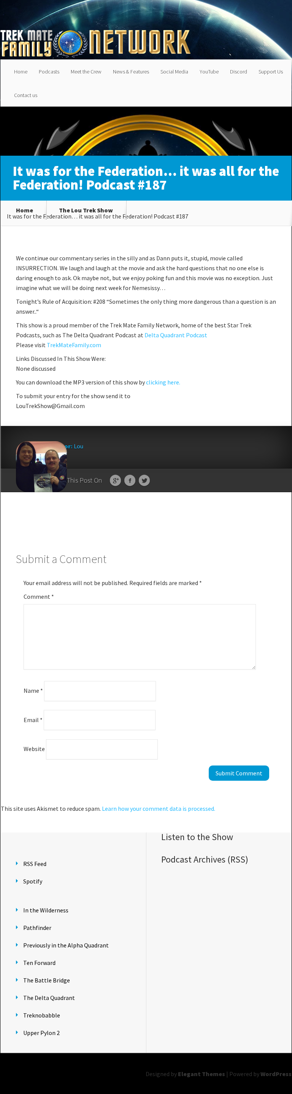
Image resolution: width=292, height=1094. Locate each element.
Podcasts (49, 71)
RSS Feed (34, 864)
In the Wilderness (45, 910)
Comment (39, 596)
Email (33, 719)
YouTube (209, 71)
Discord (238, 71)
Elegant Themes (201, 1074)
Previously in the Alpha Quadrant (66, 945)
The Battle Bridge (46, 980)
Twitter (144, 481)
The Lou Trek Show (86, 210)
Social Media (174, 71)
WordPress (276, 1074)
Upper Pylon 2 (41, 1033)
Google (115, 481)
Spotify (32, 881)
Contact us (25, 95)
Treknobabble (41, 1015)
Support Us (271, 71)
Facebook (130, 481)
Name (33, 690)
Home (20, 71)
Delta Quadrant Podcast (175, 335)
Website (34, 749)
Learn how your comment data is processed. (158, 808)
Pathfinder (37, 927)
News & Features (131, 71)
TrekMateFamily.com (74, 345)
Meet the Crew (86, 71)
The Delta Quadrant (49, 998)
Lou (78, 446)
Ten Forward (39, 962)
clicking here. (163, 382)
